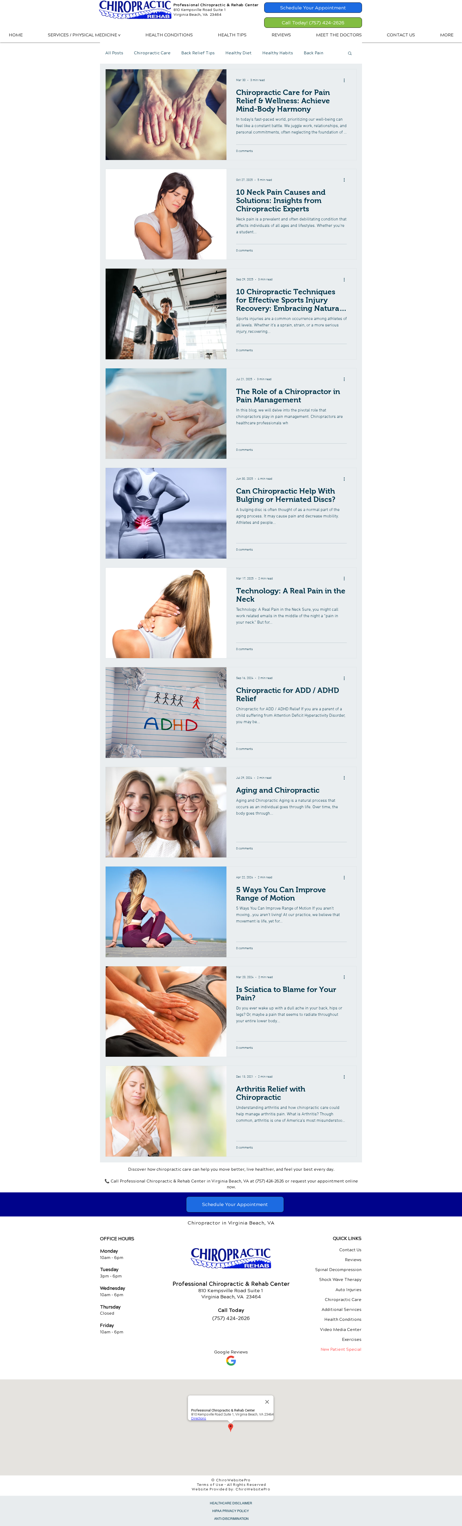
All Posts (114, 53)
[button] (84, 35)
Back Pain (313, 53)
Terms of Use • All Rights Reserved (231, 1485)
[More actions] (346, 80)
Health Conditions (342, 1319)
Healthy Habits (277, 53)
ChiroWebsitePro (253, 1489)
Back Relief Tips (198, 53)
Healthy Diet (238, 53)
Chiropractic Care (152, 53)
